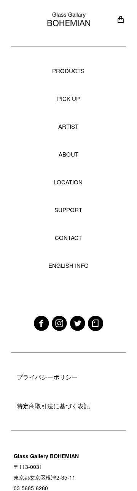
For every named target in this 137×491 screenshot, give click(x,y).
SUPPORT (68, 210)
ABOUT (68, 154)
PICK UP (68, 98)
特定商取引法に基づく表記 (53, 405)
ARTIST (68, 126)
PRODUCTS (68, 71)
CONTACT (68, 238)
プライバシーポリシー (47, 377)
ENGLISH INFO (68, 265)
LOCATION (68, 182)
